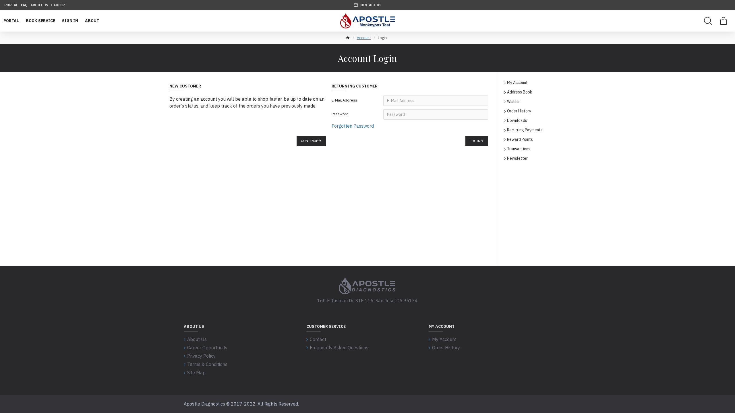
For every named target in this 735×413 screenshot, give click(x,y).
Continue (309, 141)
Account (364, 37)
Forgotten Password (353, 126)
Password (340, 114)
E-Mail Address (344, 100)
